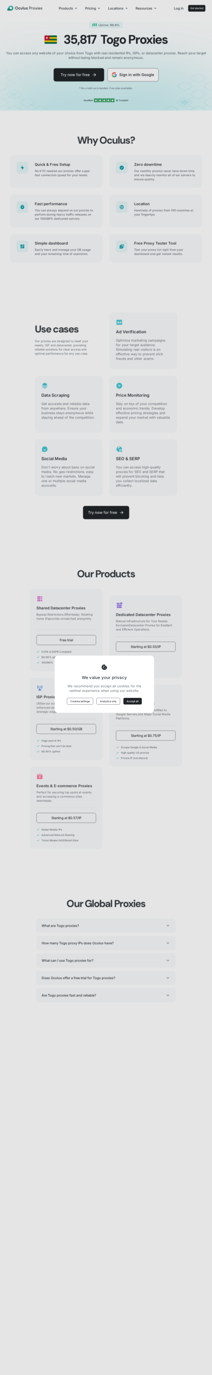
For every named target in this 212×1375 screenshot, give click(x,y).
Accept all (133, 701)
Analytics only (108, 701)
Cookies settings (80, 701)
